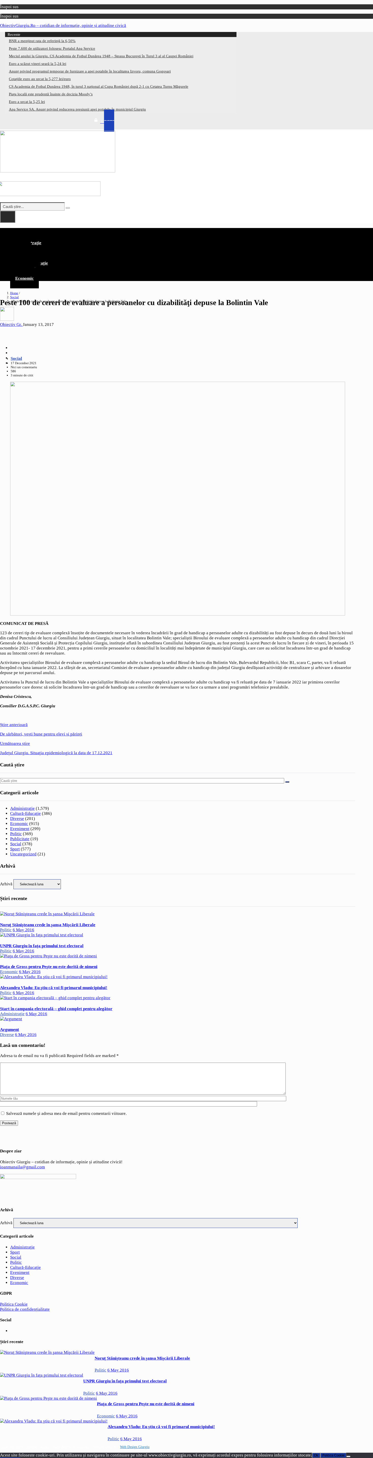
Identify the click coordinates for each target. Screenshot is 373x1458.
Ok (316, 1455)
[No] (348, 1456)
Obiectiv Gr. (11, 324)
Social (14, 297)
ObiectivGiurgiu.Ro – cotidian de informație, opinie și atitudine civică (63, 25)
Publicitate (19, 838)
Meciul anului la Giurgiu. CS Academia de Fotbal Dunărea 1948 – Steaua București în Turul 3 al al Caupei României (101, 56)
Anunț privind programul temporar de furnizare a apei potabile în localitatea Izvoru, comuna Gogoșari (90, 71)
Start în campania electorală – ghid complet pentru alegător (56, 1008)
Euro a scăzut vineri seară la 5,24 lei (37, 64)
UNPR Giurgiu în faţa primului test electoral (41, 945)
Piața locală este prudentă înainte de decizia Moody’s (51, 94)
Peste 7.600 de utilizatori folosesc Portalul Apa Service (52, 48)
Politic (16, 833)
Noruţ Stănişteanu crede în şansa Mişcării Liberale (47, 924)
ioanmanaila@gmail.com (22, 1167)
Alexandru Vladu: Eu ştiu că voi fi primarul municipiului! (53, 987)
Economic (24, 278)
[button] (177, 232)
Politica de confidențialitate (25, 1309)
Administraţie (22, 808)
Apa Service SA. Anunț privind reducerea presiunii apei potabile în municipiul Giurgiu (77, 109)
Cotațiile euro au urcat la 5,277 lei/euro (40, 79)
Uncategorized (23, 854)
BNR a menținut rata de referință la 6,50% (42, 41)
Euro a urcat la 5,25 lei (27, 102)
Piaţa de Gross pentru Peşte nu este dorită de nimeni (48, 966)
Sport (15, 849)
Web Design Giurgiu (134, 1447)
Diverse (17, 818)
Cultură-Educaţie (25, 813)
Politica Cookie (14, 1304)
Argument (9, 1029)
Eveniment (19, 828)
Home (14, 293)
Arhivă (6, 884)
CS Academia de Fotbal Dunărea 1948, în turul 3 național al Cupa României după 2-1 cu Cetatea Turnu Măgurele (98, 86)
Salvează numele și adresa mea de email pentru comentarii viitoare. (66, 1113)
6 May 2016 (23, 929)
